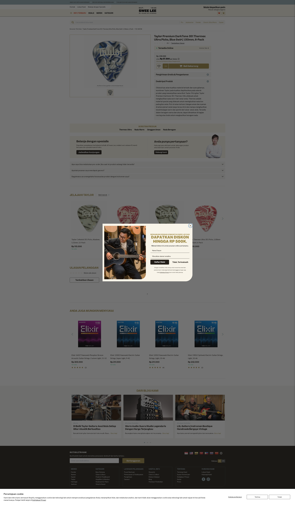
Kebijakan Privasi (39, 500)
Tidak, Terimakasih (180, 262)
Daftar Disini (159, 262)
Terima (257, 497)
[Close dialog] (190, 226)
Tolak (279, 497)
